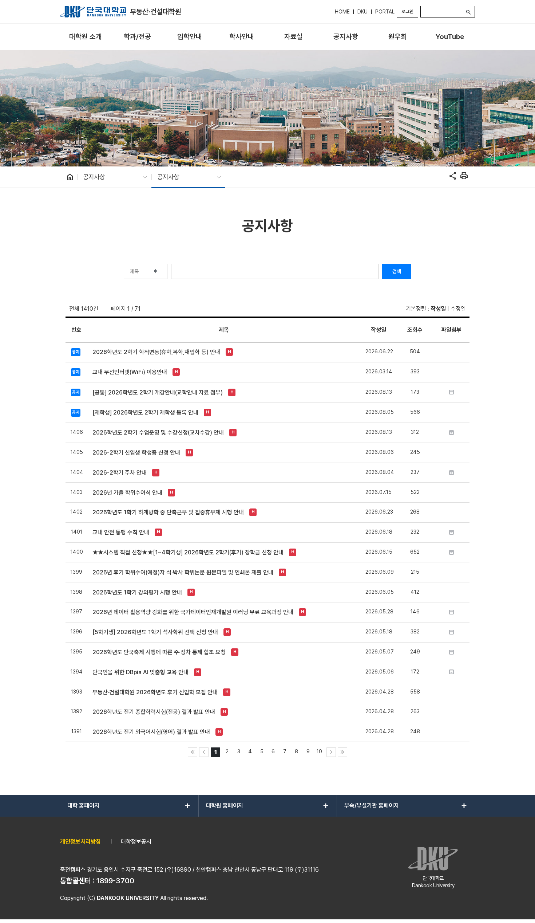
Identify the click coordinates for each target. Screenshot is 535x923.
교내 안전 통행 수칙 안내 (120, 532)
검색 (396, 271)
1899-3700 (115, 880)
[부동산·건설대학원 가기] (93, 11)
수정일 (458, 308)
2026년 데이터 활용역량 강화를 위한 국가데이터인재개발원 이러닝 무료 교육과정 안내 (192, 612)
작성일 (438, 308)
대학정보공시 (136, 841)
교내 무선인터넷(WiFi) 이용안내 (129, 372)
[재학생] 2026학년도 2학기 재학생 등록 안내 (145, 412)
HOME (342, 12)
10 (319, 751)
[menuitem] (85, 37)
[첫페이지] (192, 752)
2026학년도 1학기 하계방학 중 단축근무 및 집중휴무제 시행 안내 (168, 512)
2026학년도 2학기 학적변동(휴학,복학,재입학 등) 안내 (156, 352)
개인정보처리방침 (80, 841)
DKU (362, 12)
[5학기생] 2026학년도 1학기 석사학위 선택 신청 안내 (155, 632)
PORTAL (385, 12)
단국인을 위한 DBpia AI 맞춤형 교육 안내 (140, 672)
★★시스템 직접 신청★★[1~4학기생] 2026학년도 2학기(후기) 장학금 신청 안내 (188, 552)
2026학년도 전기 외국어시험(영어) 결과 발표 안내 (151, 731)
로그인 (407, 11)
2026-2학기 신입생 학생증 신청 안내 (136, 452)
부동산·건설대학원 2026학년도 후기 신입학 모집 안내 (155, 692)
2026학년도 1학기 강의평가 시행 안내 (137, 592)
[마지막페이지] (342, 752)
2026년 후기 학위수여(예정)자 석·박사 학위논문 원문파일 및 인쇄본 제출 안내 (182, 572)
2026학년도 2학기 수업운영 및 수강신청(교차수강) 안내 (158, 432)
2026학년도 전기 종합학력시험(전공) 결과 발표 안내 (153, 711)
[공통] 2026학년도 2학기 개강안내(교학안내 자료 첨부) (157, 392)
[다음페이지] (331, 752)
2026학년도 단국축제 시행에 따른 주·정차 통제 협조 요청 (159, 652)
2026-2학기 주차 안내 (119, 472)
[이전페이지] (204, 752)
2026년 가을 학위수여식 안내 (127, 492)
